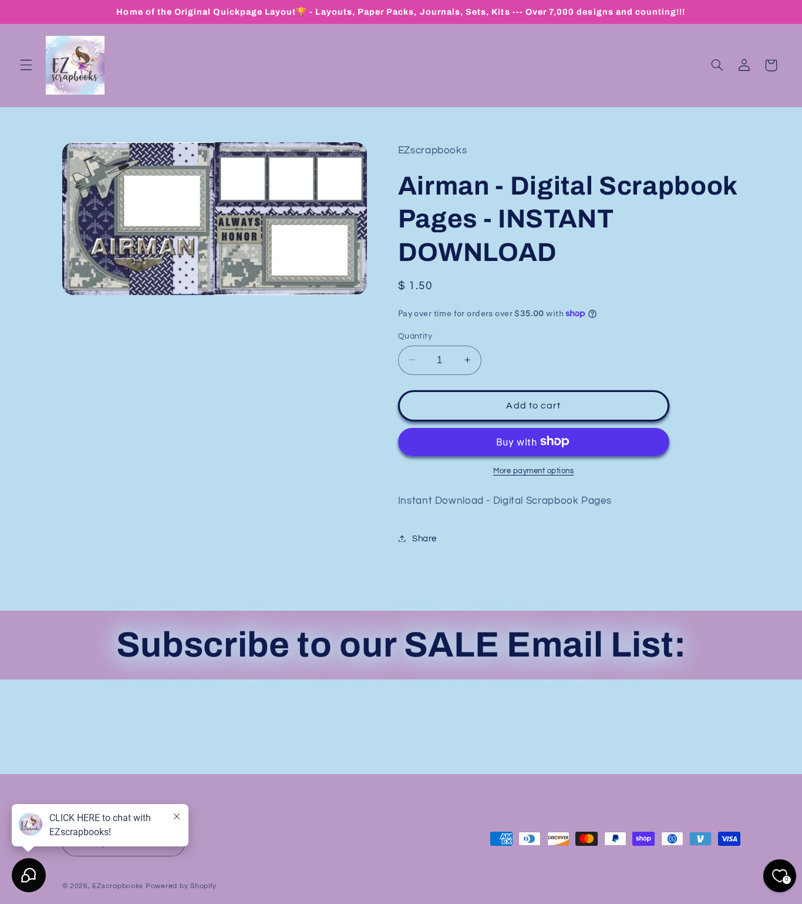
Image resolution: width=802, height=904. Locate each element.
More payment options (533, 470)
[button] (25, 65)
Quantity (415, 336)
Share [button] (424, 538)
